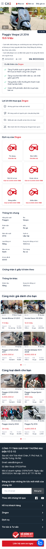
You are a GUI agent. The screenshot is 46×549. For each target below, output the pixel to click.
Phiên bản (5, 225)
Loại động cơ (6, 241)
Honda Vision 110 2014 (34, 318)
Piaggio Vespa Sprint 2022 (33, 393)
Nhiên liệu (5, 283)
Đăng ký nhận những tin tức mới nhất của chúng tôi (23, 483)
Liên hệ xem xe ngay (23, 543)
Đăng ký (37, 491)
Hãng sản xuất (7, 217)
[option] (23, 19)
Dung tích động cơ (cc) (30, 241)
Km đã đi (19, 326)
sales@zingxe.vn (15, 462)
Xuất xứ (25, 233)
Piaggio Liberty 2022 (10, 424)
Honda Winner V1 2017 (11, 318)
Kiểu (24, 225)
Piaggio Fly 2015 (31, 424)
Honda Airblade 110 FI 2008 (33, 351)
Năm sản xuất (6, 233)
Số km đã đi (6, 257)
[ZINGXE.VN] (8, 3)
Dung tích (4, 326)
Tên (24, 217)
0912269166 (20, 466)
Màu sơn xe (5, 249)
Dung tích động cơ (29, 283)
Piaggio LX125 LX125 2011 (10, 351)
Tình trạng (26, 249)
